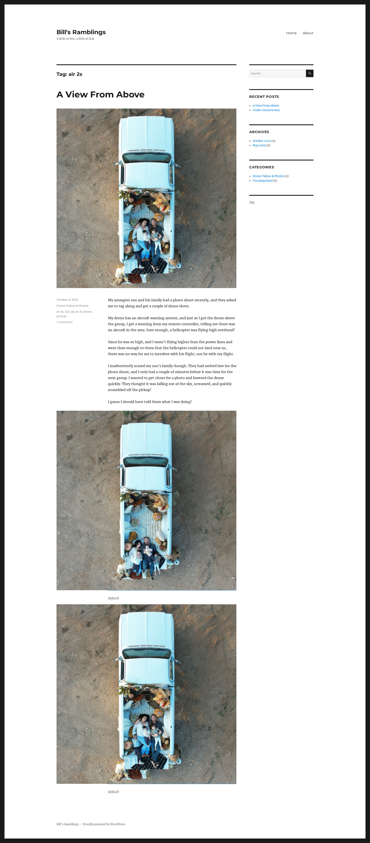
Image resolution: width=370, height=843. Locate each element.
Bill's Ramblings (81, 32)
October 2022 (262, 141)
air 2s (60, 311)
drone (88, 311)
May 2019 (259, 145)
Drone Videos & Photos (72, 305)
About (308, 33)
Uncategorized (263, 180)
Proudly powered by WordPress (104, 824)
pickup (61, 316)
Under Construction (266, 110)
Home (291, 33)
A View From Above (101, 94)
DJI (67, 311)
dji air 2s (76, 311)
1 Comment (65, 322)
